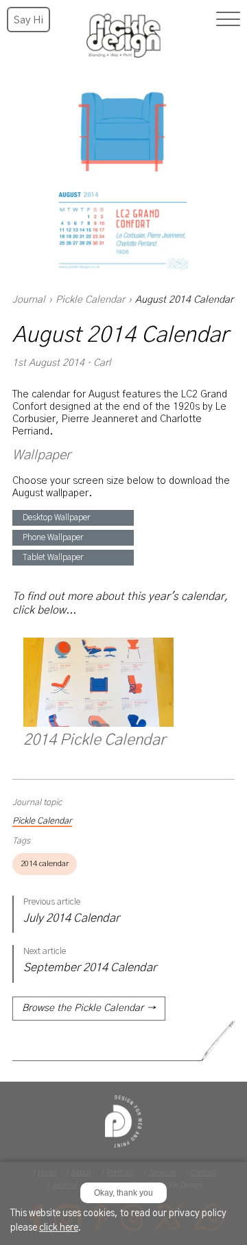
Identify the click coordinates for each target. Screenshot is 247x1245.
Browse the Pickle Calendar (89, 1008)
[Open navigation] (228, 19)
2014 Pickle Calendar (94, 740)
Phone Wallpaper (53, 537)
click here (58, 1228)
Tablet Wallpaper (53, 557)
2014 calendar (45, 864)
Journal (28, 300)
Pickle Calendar (90, 300)
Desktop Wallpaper (57, 517)
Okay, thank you (123, 1193)
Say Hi (28, 20)
